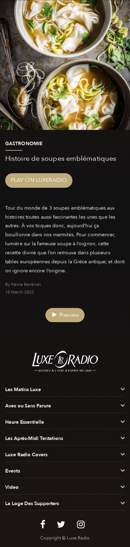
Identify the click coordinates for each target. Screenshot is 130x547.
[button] (65, 391)
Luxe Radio (78, 538)
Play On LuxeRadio (39, 180)
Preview (68, 315)
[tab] (65, 391)
